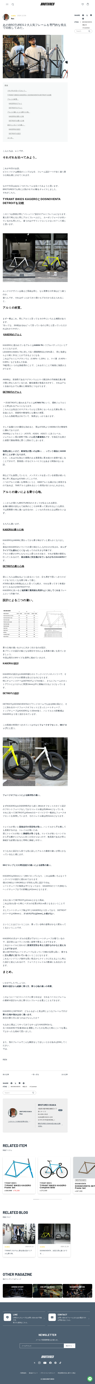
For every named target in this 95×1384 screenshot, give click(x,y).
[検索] (33, 1093)
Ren (12, 19)
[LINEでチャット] (90, 1379)
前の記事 (6, 1074)
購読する (69, 1346)
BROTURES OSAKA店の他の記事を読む (49, 1125)
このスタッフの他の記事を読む (18, 1121)
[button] (7, 4)
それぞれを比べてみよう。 (17, 91)
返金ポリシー (33, 1373)
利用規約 (23, 1373)
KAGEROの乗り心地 (16, 116)
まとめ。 (10, 138)
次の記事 (65, 1074)
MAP (60, 1110)
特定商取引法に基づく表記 (66, 1373)
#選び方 (25, 1086)
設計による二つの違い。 (16, 125)
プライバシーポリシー (48, 1373)
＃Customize (33, 1086)
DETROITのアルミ (15, 108)
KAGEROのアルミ (15, 103)
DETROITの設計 (15, 133)
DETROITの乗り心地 (16, 121)
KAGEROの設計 (15, 129)
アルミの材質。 (13, 99)
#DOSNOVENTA (15, 1086)
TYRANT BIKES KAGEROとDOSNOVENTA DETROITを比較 (29, 95)
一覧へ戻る (35, 1074)
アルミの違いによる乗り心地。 (18, 112)
